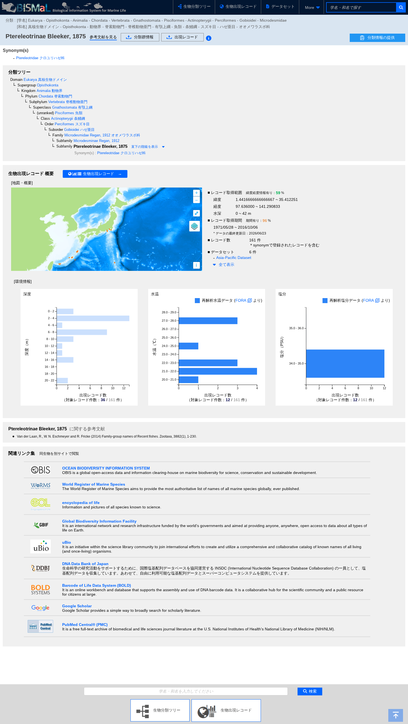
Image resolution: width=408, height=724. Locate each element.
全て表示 (226, 264)
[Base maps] (194, 226)
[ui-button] (400, 7)
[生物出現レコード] (226, 701)
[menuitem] (311, 7)
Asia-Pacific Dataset (233, 257)
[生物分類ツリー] (160, 701)
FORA (240, 300)
